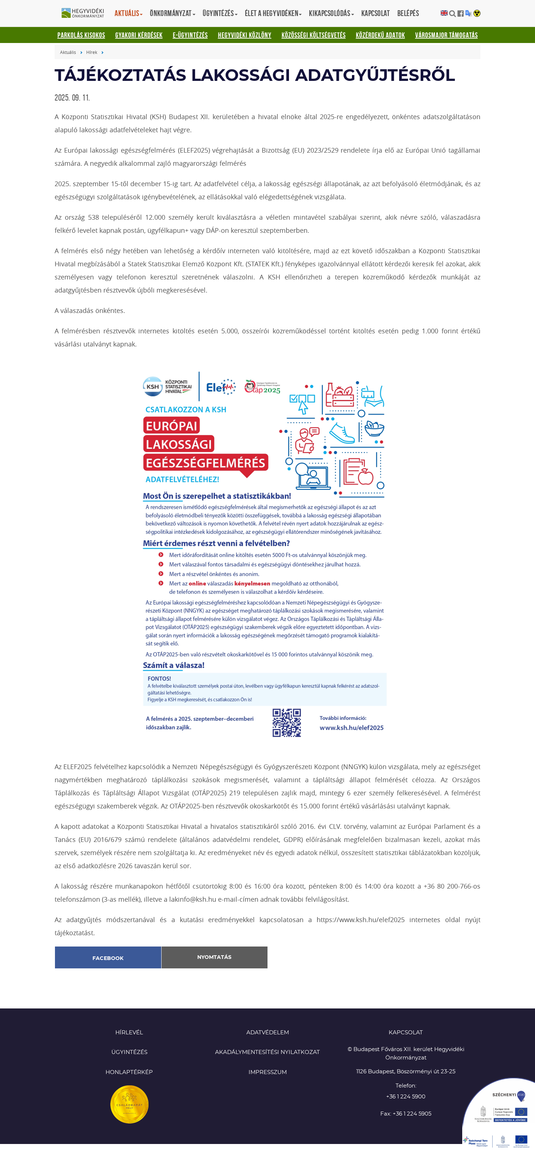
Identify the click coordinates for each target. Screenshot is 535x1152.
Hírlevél (129, 1032)
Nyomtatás (214, 957)
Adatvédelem (267, 1032)
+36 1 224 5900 (405, 1097)
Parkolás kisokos (81, 35)
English (444, 13)
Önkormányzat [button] (171, 13)
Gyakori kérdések (139, 35)
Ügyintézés (129, 1052)
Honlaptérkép (129, 1072)
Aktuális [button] (127, 13)
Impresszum (268, 1072)
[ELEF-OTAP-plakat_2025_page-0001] (267, 554)
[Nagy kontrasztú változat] (476, 13)
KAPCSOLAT (406, 1032)
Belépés (408, 13)
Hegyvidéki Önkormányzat (85, 13)
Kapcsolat (375, 13)
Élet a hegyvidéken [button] (271, 13)
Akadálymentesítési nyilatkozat (267, 1052)
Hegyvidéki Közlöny (245, 35)
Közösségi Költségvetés (314, 35)
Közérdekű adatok (380, 35)
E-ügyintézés (190, 35)
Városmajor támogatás (446, 35)
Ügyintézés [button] (218, 13)
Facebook (108, 958)
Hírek (91, 52)
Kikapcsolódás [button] (329, 13)
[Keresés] (452, 13)
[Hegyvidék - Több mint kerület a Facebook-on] (460, 13)
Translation (468, 13)
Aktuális (68, 52)
